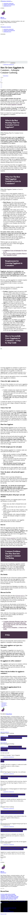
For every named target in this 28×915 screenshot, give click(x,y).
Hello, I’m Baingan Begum (3, 18)
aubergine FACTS (7, 5)
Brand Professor (5, 901)
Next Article (4, 742)
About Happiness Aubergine (9, 907)
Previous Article (5, 732)
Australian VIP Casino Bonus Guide (8, 895)
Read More (3, 767)
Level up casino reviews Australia (8, 894)
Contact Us (6, 909)
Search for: (2, 61)
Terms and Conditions (8, 911)
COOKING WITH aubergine (9, 4)
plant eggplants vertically (15, 104)
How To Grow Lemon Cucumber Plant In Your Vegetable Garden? (15, 254)
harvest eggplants (11, 538)
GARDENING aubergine (8, 3)
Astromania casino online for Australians (9, 897)
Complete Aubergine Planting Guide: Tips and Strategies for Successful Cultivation (15, 622)
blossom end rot (20, 595)
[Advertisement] (14, 46)
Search (13, 62)
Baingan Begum (5, 75)
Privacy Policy (6, 910)
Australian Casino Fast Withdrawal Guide (9, 896)
